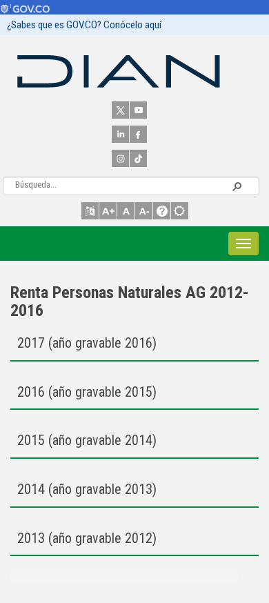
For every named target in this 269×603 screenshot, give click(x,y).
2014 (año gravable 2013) (87, 489)
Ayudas (161, 210)
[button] (236, 185)
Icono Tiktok (138, 158)
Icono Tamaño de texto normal (125, 210)
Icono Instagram (120, 158)
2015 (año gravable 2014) (87, 440)
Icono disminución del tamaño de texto (143, 210)
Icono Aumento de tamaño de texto (108, 210)
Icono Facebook (138, 134)
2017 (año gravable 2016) (87, 343)
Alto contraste (179, 210)
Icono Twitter (120, 110)
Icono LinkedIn (120, 134)
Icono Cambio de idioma (90, 210)
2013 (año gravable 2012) (87, 538)
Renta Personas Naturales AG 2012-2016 (129, 301)
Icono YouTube (138, 110)
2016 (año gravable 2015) (87, 392)
